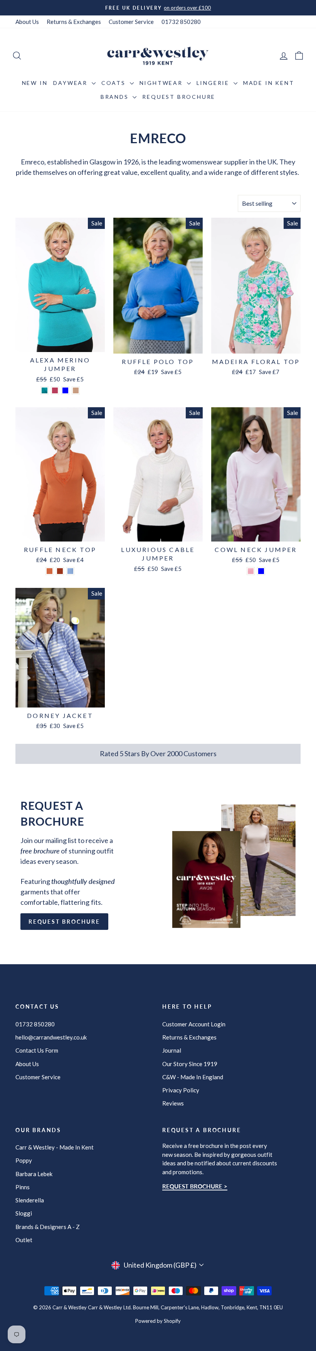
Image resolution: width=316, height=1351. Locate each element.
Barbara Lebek (33, 1173)
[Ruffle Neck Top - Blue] (70, 571)
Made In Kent (268, 83)
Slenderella (29, 1200)
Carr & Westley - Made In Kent (54, 1147)
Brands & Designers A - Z (47, 1226)
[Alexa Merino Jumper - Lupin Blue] (65, 390)
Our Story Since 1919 (189, 1063)
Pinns (22, 1186)
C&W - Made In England (192, 1076)
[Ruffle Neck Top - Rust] (60, 571)
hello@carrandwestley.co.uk (51, 1037)
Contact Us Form (36, 1050)
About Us (27, 21)
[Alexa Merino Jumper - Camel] (75, 390)
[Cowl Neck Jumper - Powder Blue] (261, 571)
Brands (116, 96)
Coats (114, 83)
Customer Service (131, 21)
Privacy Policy (180, 1090)
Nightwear (162, 83)
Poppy (23, 1160)
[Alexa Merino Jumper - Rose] (55, 390)
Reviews (173, 1103)
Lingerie (214, 83)
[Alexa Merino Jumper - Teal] (44, 390)
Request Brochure (178, 96)
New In (35, 83)
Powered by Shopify (158, 1321)
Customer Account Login (193, 1024)
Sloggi (23, 1213)
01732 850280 (181, 21)
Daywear (71, 83)
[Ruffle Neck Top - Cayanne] (49, 571)
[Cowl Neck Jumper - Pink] (250, 571)
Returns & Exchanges (74, 21)
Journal (171, 1050)
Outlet (23, 1239)
